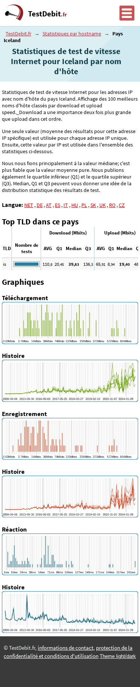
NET (28, 205)
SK (93, 205)
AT (49, 205)
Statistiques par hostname (72, 33)
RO (112, 205)
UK (102, 205)
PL (84, 205)
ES (57, 205)
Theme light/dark (118, 656)
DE (40, 205)
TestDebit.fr (18, 33)
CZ (122, 205)
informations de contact (65, 648)
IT (65, 205)
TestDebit (47, 14)
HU (74, 205)
